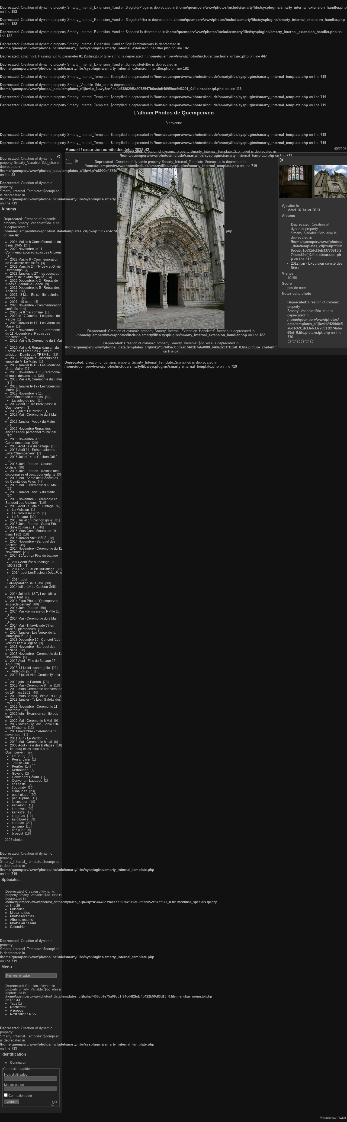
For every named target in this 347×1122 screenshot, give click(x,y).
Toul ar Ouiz (21, 763)
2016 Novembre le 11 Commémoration (23, 440)
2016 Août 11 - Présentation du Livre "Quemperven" (30, 451)
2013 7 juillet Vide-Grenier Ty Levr (35, 675)
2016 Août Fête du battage (29, 446)
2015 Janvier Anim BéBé (28, 538)
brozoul (17, 833)
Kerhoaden (20, 770)
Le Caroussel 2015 (26, 513)
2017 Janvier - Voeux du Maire (32, 421)
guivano (18, 826)
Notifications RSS (23, 1014)
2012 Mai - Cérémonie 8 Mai (31, 720)
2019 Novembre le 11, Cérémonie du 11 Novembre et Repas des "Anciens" (32, 333)
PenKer (17, 766)
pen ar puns (21, 798)
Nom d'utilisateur (16, 1074)
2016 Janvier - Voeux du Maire (32, 492)
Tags (13, 1003)
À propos (16, 1010)
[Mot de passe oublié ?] (53, 1103)
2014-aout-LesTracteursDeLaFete (37, 572)
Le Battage (20, 516)
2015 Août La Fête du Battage (32, 506)
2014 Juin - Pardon (24, 608)
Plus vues (17, 909)
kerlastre (18, 812)
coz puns (18, 830)
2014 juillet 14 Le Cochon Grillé (33, 586)
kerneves (18, 808)
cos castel (19, 784)
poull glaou (20, 794)
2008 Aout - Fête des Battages (32, 745)
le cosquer (19, 801)
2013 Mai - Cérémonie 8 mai (31, 685)
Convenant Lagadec (27, 780)
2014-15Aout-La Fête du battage (34, 555)
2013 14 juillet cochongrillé (30, 667)
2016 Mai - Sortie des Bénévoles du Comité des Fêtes (31, 479)
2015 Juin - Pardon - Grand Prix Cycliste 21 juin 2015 (31, 525)
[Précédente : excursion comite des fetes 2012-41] (295, 181)
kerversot (18, 805)
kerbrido (18, 823)
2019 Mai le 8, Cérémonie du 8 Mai (36, 340)
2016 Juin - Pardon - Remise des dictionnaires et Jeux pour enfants (32, 472)
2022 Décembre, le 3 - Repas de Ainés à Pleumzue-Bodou (31, 282)
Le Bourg (18, 756)
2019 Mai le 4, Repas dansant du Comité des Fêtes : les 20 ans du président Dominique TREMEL (32, 351)
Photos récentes (22, 916)
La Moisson (20, 509)
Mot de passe (14, 1084)
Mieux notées (20, 912)
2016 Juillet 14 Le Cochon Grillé (33, 457)
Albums (8, 209)
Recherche (18, 1007)
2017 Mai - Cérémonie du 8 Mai (33, 414)
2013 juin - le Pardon (25, 682)
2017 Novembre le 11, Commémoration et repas (24, 395)
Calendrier (18, 926)
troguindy (19, 787)
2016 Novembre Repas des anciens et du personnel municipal (30, 430)
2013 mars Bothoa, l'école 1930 (33, 696)
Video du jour (22, 671)
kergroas (18, 816)
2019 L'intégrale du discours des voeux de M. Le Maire (31, 359)
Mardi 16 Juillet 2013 (303, 210)
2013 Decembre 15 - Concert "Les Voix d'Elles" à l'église (32, 641)
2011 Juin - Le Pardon (26, 738)
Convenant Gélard (25, 777)
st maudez (19, 791)
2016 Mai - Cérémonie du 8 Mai (33, 485)
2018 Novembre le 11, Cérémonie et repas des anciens (32, 373)
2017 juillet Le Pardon (26, 411)
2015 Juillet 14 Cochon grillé (31, 520)
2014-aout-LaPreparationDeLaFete (25, 581)
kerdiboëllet (20, 819)
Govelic (17, 773)
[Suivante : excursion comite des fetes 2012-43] (330, 181)
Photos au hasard (23, 923)
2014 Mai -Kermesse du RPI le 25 (35, 611)
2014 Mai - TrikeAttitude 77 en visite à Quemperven (29, 627)
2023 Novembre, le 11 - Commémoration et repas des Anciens (33, 250)
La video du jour (24, 400)
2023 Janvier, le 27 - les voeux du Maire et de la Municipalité (32, 275)
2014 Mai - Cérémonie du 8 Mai (33, 618)
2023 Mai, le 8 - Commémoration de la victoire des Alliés (31, 261)
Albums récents (21, 919)
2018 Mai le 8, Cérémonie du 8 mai (36, 379)
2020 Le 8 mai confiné (26, 312)
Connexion (18, 1062)
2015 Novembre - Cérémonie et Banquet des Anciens (31, 500)
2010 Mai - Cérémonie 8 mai (31, 741)
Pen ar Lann (21, 759)
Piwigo (342, 1117)
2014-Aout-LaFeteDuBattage (33, 569)
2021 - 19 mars (21, 301)
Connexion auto (20, 1095)
